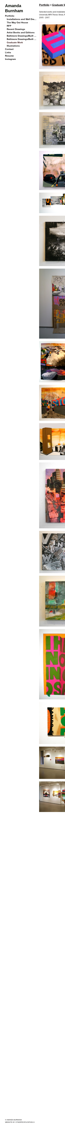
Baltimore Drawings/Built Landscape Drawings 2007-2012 (22, 35)
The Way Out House (17, 22)
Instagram (10, 59)
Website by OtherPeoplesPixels (20, 1122)
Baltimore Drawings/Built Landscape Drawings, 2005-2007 (22, 39)
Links (7, 52)
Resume (9, 55)
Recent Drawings (15, 29)
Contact (9, 49)
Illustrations (13, 45)
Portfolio (9, 15)
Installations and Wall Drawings (22, 19)
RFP (9, 25)
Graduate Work (14, 42)
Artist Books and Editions (19, 32)
